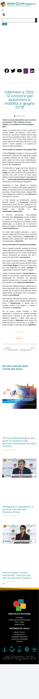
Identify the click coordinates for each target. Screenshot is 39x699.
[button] (19, 15)
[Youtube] (19, 71)
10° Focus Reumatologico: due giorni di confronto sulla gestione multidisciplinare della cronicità (19, 442)
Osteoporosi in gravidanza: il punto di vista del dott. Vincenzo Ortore (17, 509)
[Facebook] (6, 71)
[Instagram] (25, 71)
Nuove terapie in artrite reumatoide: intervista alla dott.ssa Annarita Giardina (16, 575)
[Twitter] (13, 71)
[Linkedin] (32, 71)
